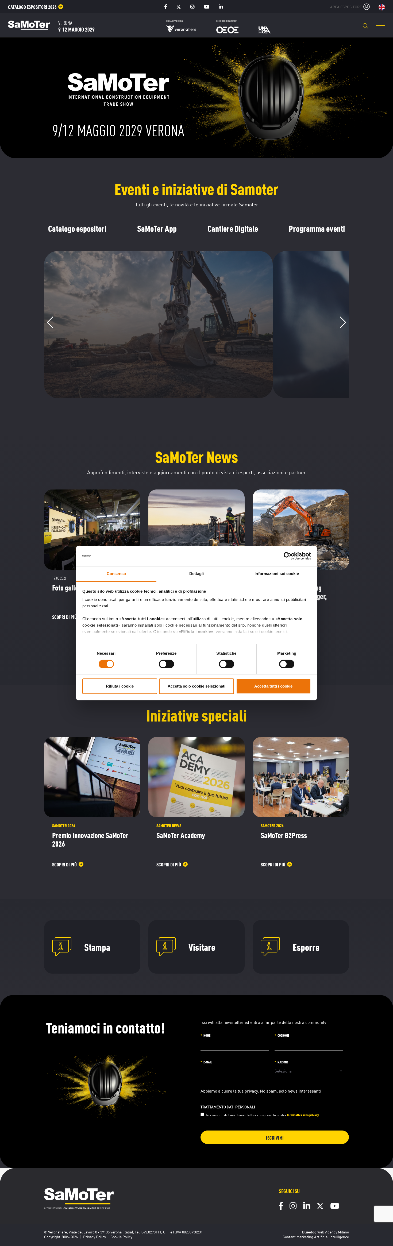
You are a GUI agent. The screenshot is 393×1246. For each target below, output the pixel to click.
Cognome (283, 1035)
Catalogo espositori (77, 228)
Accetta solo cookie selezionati (196, 686)
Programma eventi (317, 228)
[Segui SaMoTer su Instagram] (293, 1206)
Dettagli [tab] (196, 573)
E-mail (207, 1062)
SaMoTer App (157, 228)
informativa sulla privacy (303, 1114)
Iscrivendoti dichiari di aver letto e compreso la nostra (262, 1115)
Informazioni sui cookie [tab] (277, 573)
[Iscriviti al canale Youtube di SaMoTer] (334, 1206)
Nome (206, 1035)
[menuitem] (35, 6)
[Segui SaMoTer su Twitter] (320, 1207)
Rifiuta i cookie (120, 686)
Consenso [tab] (116, 573)
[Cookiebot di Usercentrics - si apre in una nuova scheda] (287, 556)
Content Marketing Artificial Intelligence (316, 1236)
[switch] (166, 664)
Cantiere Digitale (232, 228)
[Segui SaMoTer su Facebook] (281, 1206)
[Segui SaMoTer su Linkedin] (306, 1206)
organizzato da (174, 21)
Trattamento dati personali (228, 1107)
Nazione (283, 1062)
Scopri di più (155, 386)
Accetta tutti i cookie (273, 686)
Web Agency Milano (333, 1232)
